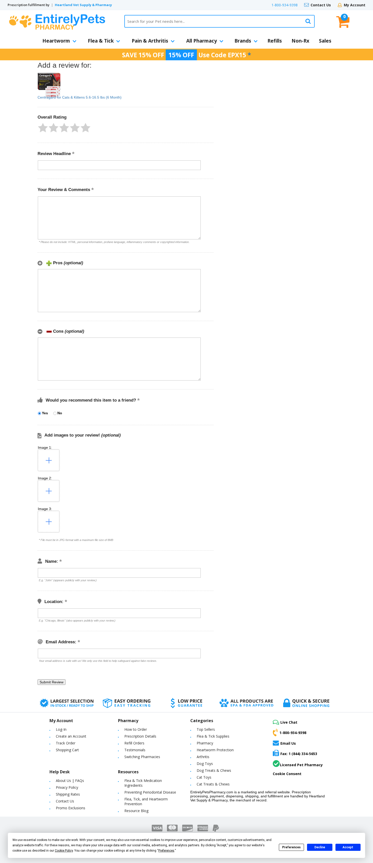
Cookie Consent (287, 773)
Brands (242, 40)
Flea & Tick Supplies (213, 736)
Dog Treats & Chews (214, 770)
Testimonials (134, 749)
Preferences (291, 847)
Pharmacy (205, 743)
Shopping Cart (67, 749)
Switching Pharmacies (142, 756)
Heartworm (56, 40)
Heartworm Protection (215, 749)
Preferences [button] (166, 850)
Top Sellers (206, 729)
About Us (63, 780)
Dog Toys (205, 763)
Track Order (65, 743)
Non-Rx (300, 40)
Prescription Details (140, 736)
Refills (274, 40)
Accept (348, 847)
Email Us (288, 743)
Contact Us (321, 5)
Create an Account (71, 736)
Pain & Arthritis (150, 40)
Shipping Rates (68, 794)
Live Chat (288, 722)
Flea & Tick (101, 40)
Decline (319, 847)
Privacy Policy (67, 787)
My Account (354, 5)
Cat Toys (204, 777)
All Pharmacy (201, 40)
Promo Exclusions (70, 807)
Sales (325, 40)
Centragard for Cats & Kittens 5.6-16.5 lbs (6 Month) (80, 97)
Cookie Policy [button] (64, 850)
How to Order (135, 729)
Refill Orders (134, 743)
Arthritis (203, 756)
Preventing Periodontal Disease (150, 792)
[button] (43, 128)
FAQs (79, 780)
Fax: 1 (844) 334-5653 (298, 753)
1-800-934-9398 (285, 5)
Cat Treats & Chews (213, 784)
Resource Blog (136, 810)
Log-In (61, 729)
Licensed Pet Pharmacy (301, 764)
